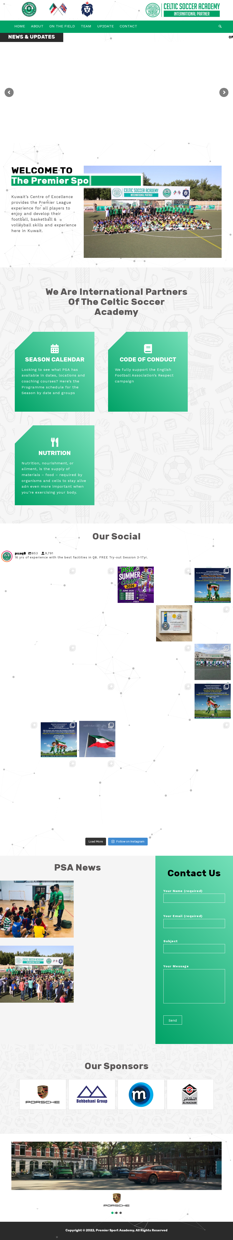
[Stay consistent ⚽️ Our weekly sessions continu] (174, 662)
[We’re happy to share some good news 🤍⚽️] (213, 739)
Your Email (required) (183, 916)
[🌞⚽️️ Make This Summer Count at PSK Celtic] (136, 585)
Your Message (176, 966)
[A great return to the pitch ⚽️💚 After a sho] (155, 719)
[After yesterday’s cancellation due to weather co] (59, 739)
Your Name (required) (183, 891)
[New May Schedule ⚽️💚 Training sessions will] (213, 623)
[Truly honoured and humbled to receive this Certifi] (174, 623)
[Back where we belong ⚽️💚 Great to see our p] (20, 739)
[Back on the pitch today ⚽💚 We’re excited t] (213, 700)
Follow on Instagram (130, 841)
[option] (42, 1094)
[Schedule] (54, 349)
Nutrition (54, 453)
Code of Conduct (148, 359)
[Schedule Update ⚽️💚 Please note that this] (213, 585)
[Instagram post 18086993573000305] (97, 739)
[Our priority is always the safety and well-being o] (97, 777)
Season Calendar (54, 359)
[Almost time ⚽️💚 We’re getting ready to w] (39, 796)
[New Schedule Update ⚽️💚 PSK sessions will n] (39, 681)
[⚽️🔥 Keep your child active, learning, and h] (39, 604)
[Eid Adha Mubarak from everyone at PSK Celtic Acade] (116, 642)
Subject (170, 941)
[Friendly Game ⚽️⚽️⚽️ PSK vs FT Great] (213, 662)
